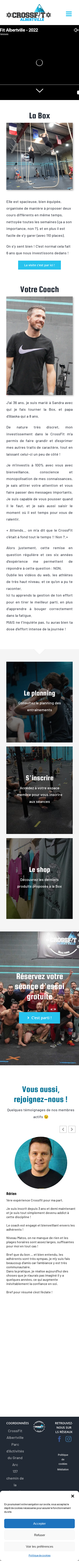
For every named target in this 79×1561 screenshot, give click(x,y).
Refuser (39, 1535)
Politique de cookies (40, 1555)
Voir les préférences (39, 1546)
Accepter (39, 1523)
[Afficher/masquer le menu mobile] (69, 13)
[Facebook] (59, 1439)
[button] (73, 1496)
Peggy (11, 1193)
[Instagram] (68, 1439)
